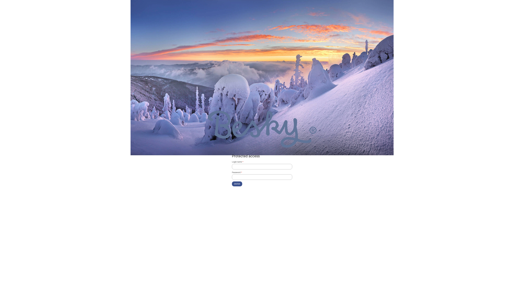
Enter (237, 184)
